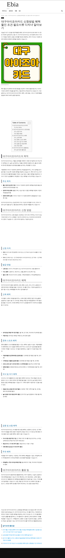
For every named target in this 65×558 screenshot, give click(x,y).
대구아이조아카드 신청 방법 (22, 129)
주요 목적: (19, 127)
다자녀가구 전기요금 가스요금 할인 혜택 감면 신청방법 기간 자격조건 (22, 543)
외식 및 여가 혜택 (22, 141)
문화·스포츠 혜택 (21, 139)
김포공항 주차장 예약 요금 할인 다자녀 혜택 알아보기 (18, 535)
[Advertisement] (21, 109)
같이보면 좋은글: (21, 150)
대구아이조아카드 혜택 (20, 135)
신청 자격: (19, 131)
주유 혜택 (19, 146)
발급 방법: (19, 133)
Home (2, 15)
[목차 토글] (28, 123)
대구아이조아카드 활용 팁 (21, 148)
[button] (62, 11)
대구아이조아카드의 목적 (20, 125)
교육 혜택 (19, 137)
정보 (6, 15)
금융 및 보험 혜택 (22, 143)
